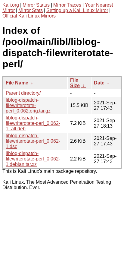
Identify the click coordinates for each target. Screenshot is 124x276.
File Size (75, 83)
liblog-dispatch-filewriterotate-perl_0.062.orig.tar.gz (28, 105)
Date (99, 82)
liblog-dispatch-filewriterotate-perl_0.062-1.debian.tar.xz (33, 159)
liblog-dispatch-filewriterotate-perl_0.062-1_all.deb (33, 123)
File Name (17, 82)
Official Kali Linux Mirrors (29, 15)
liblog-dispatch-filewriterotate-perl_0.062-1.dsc (33, 141)
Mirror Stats (30, 10)
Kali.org (10, 5)
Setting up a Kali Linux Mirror (77, 10)
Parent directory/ (23, 93)
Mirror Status (36, 5)
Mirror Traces (67, 5)
